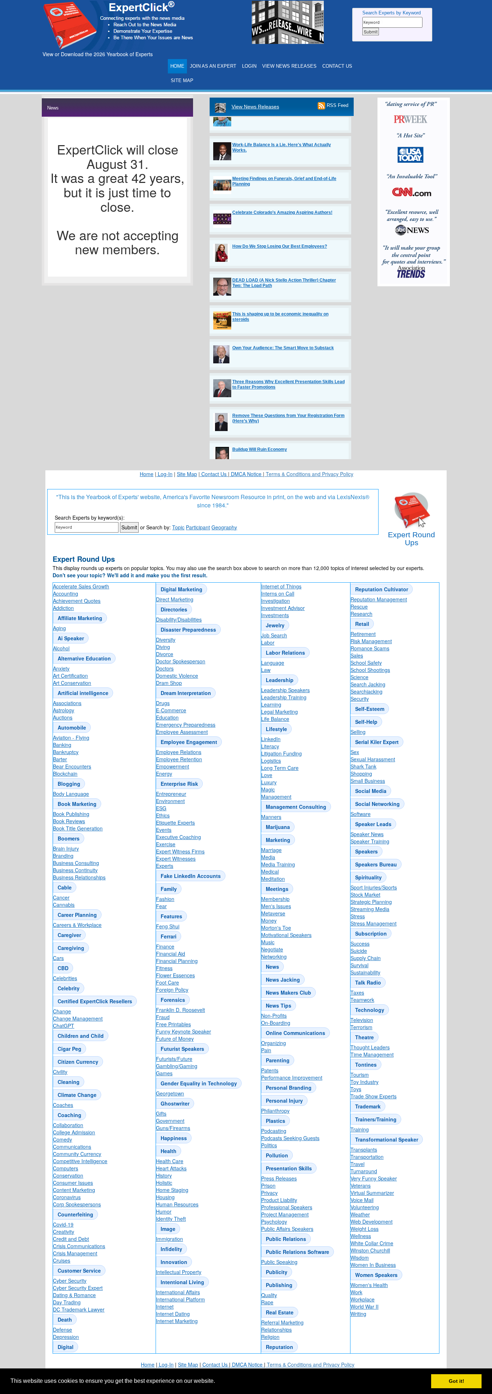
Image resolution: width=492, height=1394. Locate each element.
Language (272, 662)
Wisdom (359, 1257)
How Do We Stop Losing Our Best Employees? (279, 232)
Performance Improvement (291, 1077)
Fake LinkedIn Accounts (191, 875)
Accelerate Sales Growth (81, 586)
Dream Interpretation (186, 692)
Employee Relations (178, 752)
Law (265, 669)
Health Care (169, 1161)
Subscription (371, 933)
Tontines (366, 1064)
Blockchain (65, 773)
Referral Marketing (282, 1322)
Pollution (277, 1155)
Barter (60, 759)
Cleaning (69, 1081)
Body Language (71, 793)
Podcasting (273, 1130)
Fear (161, 906)
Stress (357, 916)
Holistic (164, 1182)
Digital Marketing (181, 589)
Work (356, 1292)
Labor (267, 642)
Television (361, 1019)
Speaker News (367, 834)
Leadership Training (284, 697)
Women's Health (369, 1284)
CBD (63, 968)
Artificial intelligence (83, 692)
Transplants (363, 1149)
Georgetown (170, 1093)
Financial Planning (177, 960)
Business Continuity (75, 870)
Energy (164, 773)
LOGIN (249, 66)
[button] (217, 1382)
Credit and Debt (71, 1238)
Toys (355, 1089)
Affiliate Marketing (80, 618)
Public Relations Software (297, 1251)
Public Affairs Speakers (287, 1228)
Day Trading (67, 1302)
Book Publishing (71, 813)
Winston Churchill (370, 1250)
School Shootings (370, 669)
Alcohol (61, 648)
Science (359, 677)
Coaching (69, 1115)
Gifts (161, 1113)
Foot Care (167, 982)
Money (269, 920)
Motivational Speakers (286, 934)
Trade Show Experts (373, 1096)
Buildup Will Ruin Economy (259, 435)
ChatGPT (63, 1025)
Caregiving (71, 947)
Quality (269, 1295)
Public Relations (286, 1238)
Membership (275, 898)
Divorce (164, 654)
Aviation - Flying (71, 737)
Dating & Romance (74, 1295)
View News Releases (255, 106)
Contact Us (214, 474)
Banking (62, 744)
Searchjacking (366, 691)
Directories (174, 609)
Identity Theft (171, 1218)
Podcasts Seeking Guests (290, 1138)
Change (62, 1011)
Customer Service (79, 1270)
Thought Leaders (370, 1047)
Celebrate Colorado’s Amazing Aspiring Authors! (282, 198)
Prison (268, 1185)
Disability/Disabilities (179, 619)
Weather (360, 1214)
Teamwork (362, 999)
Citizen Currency (78, 1061)
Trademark (368, 1106)
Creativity (63, 1231)
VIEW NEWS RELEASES (289, 66)
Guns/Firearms (173, 1127)
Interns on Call (277, 593)
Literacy (270, 746)
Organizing (273, 1042)
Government (170, 1120)
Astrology (63, 710)
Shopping (361, 773)
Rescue (359, 606)
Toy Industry (364, 1081)
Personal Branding (289, 1087)
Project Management (285, 1214)
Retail (362, 623)
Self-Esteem (369, 708)
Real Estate (280, 1312)
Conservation (68, 1175)
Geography (224, 527)
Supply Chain (365, 958)
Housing (165, 1197)
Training (359, 1129)
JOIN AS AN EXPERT (213, 66)
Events (163, 829)
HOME (177, 66)
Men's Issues (276, 906)
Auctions (62, 717)
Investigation (275, 600)
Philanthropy (275, 1110)
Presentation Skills (289, 1168)
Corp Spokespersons (77, 1204)
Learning (271, 704)
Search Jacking (367, 684)
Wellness (360, 1236)
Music (267, 942)
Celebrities (65, 978)
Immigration (169, 1238)
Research (361, 613)
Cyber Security (69, 1280)
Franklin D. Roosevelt (180, 1009)
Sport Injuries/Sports (373, 887)
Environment (170, 800)
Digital (65, 1346)
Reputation (279, 1346)
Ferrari (168, 936)
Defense (62, 1329)
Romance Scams (369, 648)
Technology (369, 1009)
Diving (163, 646)
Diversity (165, 639)
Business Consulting (76, 862)
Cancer (61, 897)
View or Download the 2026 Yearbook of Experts (98, 54)
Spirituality (368, 877)
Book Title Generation (78, 828)
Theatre (364, 1037)
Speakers (366, 851)
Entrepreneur (171, 793)
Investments (275, 615)
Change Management (78, 1018)
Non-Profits (274, 1015)
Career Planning (77, 914)
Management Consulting (296, 806)
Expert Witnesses (176, 858)
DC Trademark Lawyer (78, 1309)
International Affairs (178, 1292)
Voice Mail (362, 1199)
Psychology (274, 1221)
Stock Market (365, 894)
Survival (359, 965)
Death (65, 1319)
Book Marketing (77, 803)
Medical (270, 871)
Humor (163, 1211)
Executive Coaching (178, 837)
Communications (72, 1146)
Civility (60, 1071)
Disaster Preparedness (188, 629)
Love (266, 775)
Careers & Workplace (77, 924)
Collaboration (68, 1125)
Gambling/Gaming (176, 1066)
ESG (161, 808)
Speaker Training (369, 841)
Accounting (65, 593)
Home (146, 474)
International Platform (180, 1299)
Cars (58, 958)
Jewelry (275, 625)
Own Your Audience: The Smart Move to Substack (283, 334)
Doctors (165, 668)
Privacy (269, 1192)
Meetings (277, 888)
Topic (178, 527)
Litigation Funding (281, 753)
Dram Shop (169, 682)
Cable (65, 887)
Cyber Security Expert (78, 1287)
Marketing (278, 839)
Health (168, 1151)
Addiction (63, 607)
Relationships (276, 1329)
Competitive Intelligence (80, 1161)
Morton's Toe (276, 927)
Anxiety (61, 668)
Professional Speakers (286, 1207)
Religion (270, 1336)
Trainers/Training (376, 1119)
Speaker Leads (373, 824)
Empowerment (172, 766)
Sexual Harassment (372, 759)
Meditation (273, 878)
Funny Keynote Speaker (183, 1031)
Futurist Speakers (182, 1048)
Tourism (359, 1074)
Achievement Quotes (76, 600)
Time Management (372, 1054)
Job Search (274, 635)
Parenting (278, 1060)
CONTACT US (337, 66)
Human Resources (177, 1204)
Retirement (363, 633)
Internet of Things (281, 586)
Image (168, 1228)
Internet (165, 1306)
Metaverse (273, 913)
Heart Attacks (171, 1168)
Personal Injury (284, 1100)
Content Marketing (74, 1189)
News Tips (278, 1005)
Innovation (174, 1261)
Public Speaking (279, 1261)
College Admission (74, 1132)
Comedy (62, 1139)
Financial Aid (170, 953)
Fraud (163, 1017)
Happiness (174, 1138)
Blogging (69, 783)
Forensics (173, 999)
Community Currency (77, 1153)
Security (359, 698)
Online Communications (295, 1032)
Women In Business (373, 1264)
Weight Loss (364, 1228)
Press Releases (279, 1178)
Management (276, 796)
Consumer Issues (73, 1182)
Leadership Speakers (285, 690)
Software (360, 813)
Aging (59, 628)
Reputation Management (378, 599)
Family (169, 888)
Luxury (269, 782)
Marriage (271, 849)
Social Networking (377, 803)
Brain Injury (66, 848)
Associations (67, 703)
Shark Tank (363, 766)
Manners (271, 816)
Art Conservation (72, 682)
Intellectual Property (178, 1272)
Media (268, 857)
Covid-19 (63, 1224)
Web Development (371, 1221)
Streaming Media (369, 909)
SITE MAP (182, 80)
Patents (269, 1070)
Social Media (370, 790)
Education (167, 717)
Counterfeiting (75, 1214)
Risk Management (371, 641)
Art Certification (70, 675)
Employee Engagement (189, 741)
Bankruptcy (66, 752)
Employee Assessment (182, 731)
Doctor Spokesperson (180, 661)
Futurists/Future (174, 1058)
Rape (267, 1302)
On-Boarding (275, 1022)
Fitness (164, 968)
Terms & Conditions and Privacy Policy (308, 474)
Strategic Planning (371, 901)
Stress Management (373, 923)
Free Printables (173, 1024)
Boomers (69, 838)
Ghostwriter (175, 1103)
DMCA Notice (246, 474)
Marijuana (278, 826)
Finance (165, 946)
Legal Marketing (279, 711)
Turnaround (363, 1171)
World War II (364, 1306)
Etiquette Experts (175, 822)
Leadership (280, 679)
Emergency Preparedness (185, 724)
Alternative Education (84, 658)
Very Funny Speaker (373, 1178)
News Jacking (283, 979)
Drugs (163, 703)
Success (360, 943)
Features (171, 916)
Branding (63, 855)
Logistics (271, 760)
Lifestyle (276, 728)
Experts (164, 865)
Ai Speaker (71, 638)
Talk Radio (368, 982)
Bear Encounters (72, 766)
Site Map (187, 474)
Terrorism (361, 1027)
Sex (354, 752)
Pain (266, 1050)
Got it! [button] (456, 1381)
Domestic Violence (177, 675)
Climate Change (77, 1094)
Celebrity (69, 988)
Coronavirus (67, 1197)
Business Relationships (79, 877)
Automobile (72, 727)
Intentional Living (182, 1282)
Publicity (276, 1272)
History (164, 1175)
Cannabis (64, 904)
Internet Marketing (177, 1320)
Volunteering (364, 1207)
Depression (66, 1336)
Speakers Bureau (376, 864)
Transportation (367, 1156)
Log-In (164, 474)
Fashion (165, 898)
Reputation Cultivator (381, 589)
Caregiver (69, 934)
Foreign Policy (172, 989)
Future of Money (175, 1038)
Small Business (367, 780)
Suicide (358, 950)
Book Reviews (69, 821)
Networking (274, 956)
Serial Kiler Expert (377, 741)
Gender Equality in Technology (199, 1083)
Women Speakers (376, 1274)
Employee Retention (179, 759)
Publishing (279, 1284)
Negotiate (272, 949)
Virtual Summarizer (372, 1192)
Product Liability (279, 1199)
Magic (268, 789)
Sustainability (365, 972)
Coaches (63, 1104)
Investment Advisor (283, 607)
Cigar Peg (69, 1048)
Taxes (357, 992)
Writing (358, 1313)
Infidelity (171, 1248)
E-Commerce (171, 710)
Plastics (275, 1120)
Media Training (278, 864)
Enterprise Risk (179, 783)
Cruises (61, 1260)
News (272, 966)
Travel (357, 1163)
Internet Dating (173, 1313)
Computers (65, 1168)
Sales (356, 655)
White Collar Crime (371, 1243)
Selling (358, 731)
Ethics (163, 815)
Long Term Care (280, 767)
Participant (198, 527)
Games (164, 1073)
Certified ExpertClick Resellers (95, 1001)
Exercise (165, 844)
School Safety (366, 662)
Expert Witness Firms (180, 851)
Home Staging (172, 1189)
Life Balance (275, 718)
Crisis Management (75, 1253)
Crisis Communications (79, 1246)
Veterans (360, 1185)
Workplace (362, 1299)
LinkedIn (271, 739)
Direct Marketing (174, 599)
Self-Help (366, 721)
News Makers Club (288, 992)
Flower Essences (175, 975)
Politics (269, 1145)
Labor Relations (285, 652)
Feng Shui (167, 926)
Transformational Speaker (386, 1139)
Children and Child (81, 1035)
